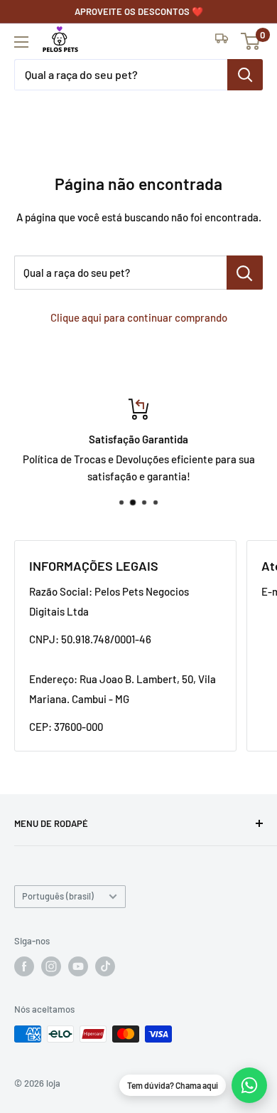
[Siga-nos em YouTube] (78, 966)
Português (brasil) (58, 896)
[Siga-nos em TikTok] (105, 966)
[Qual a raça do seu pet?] (245, 74)
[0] (251, 41)
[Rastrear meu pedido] (221, 41)
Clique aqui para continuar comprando (138, 317)
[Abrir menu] (21, 42)
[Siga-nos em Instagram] (51, 966)
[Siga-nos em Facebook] (24, 966)
